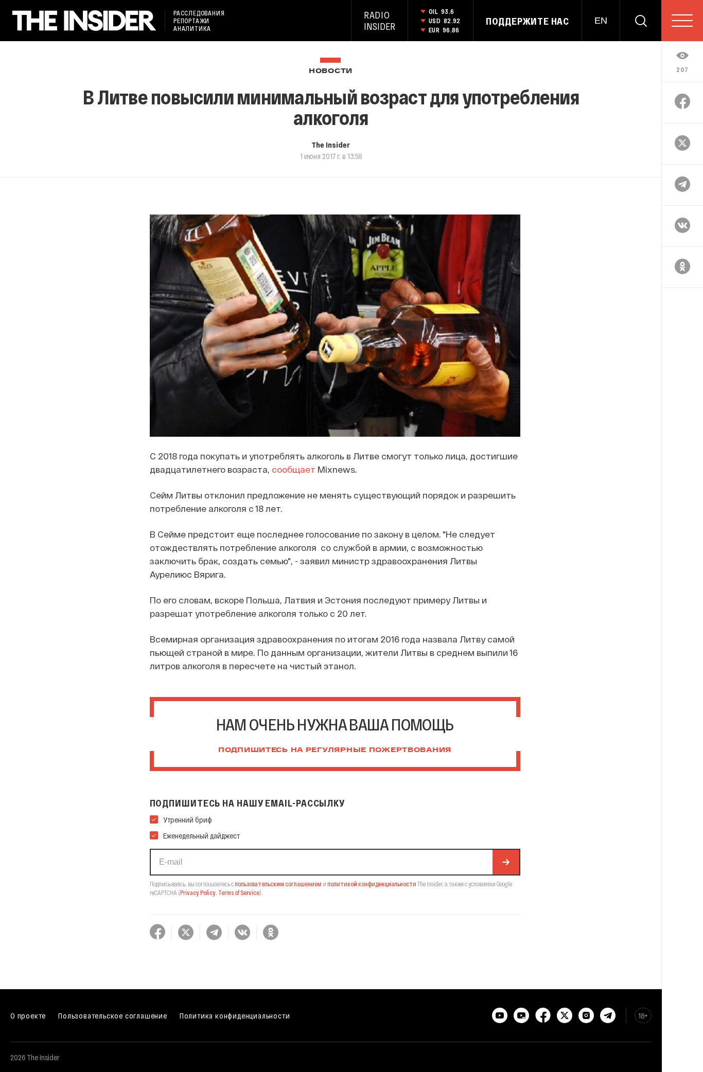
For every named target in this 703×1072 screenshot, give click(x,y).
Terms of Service (238, 892)
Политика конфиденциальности (235, 1015)
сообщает (293, 469)
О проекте (28, 1015)
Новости (331, 71)
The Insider (330, 144)
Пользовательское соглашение (112, 1015)
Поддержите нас (527, 21)
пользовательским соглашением (278, 883)
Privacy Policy (198, 892)
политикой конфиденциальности (371, 883)
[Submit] (506, 862)
